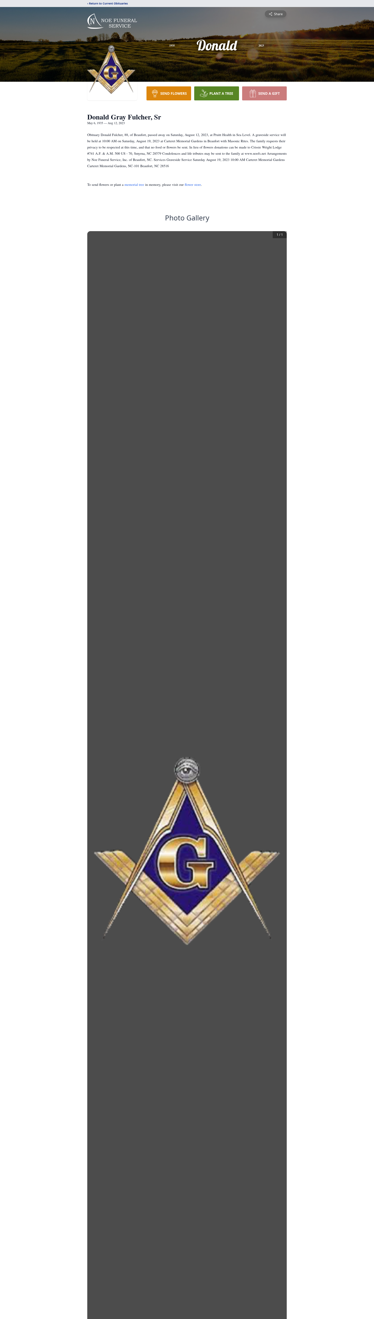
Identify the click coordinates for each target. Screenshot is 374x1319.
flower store (193, 184)
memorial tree (134, 184)
